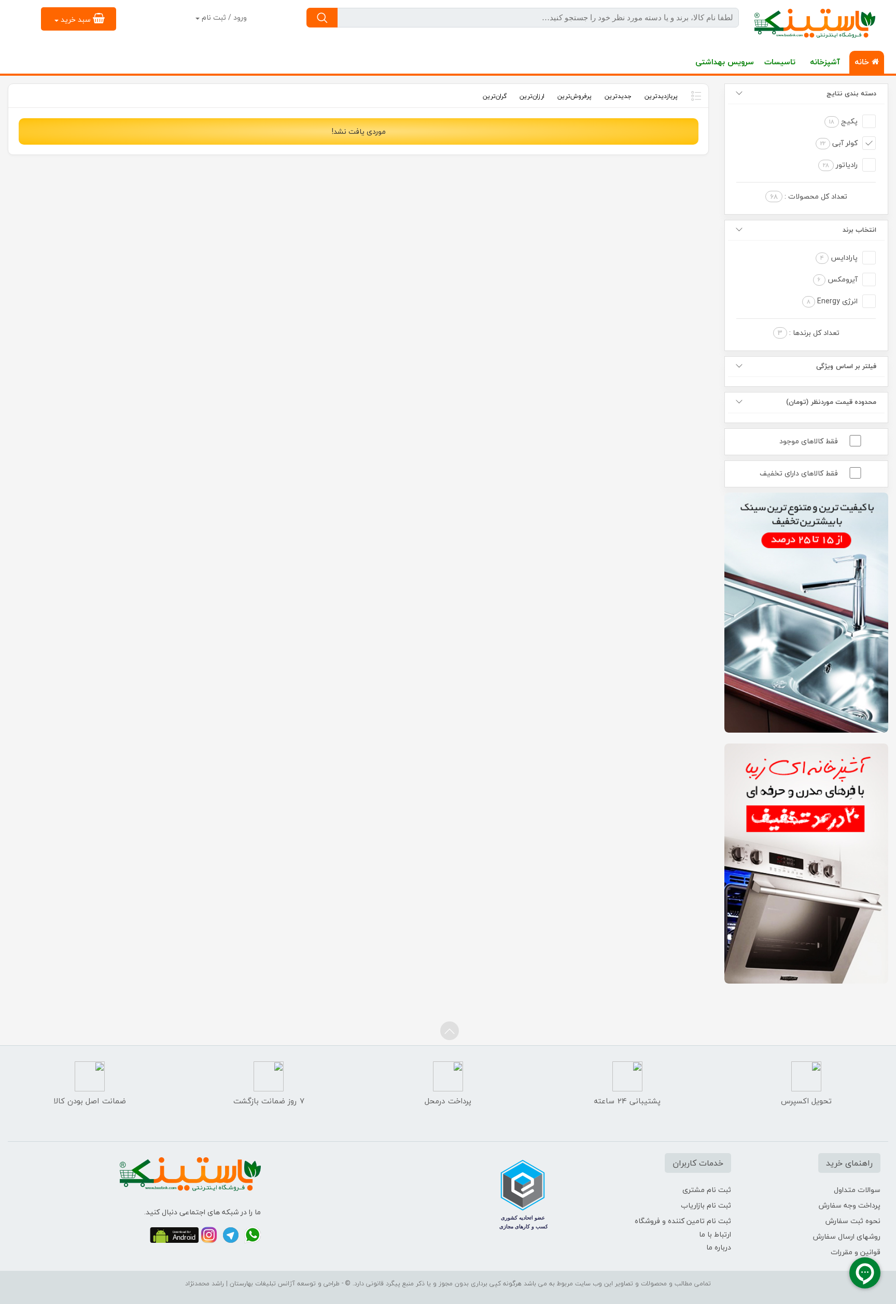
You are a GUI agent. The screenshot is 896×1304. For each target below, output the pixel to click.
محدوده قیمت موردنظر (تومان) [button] (831, 402)
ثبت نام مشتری (706, 1189)
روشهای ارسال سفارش (846, 1236)
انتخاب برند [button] (859, 230)
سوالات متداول (857, 1189)
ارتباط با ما (715, 1234)
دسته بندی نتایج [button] (851, 93)
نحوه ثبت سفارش (852, 1220)
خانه (863, 61)
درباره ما (718, 1247)
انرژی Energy (832, 301)
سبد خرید (76, 19)
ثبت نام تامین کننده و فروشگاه (683, 1220)
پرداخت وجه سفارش (849, 1205)
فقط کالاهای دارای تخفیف (799, 473)
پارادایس (839, 257)
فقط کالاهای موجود (808, 441)
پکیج (843, 121)
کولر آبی (839, 142)
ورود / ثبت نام (223, 17)
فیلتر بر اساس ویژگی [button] (846, 366)
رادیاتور (840, 164)
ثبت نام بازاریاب (706, 1205)
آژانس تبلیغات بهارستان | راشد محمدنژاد (240, 1283)
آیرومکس (838, 279)
